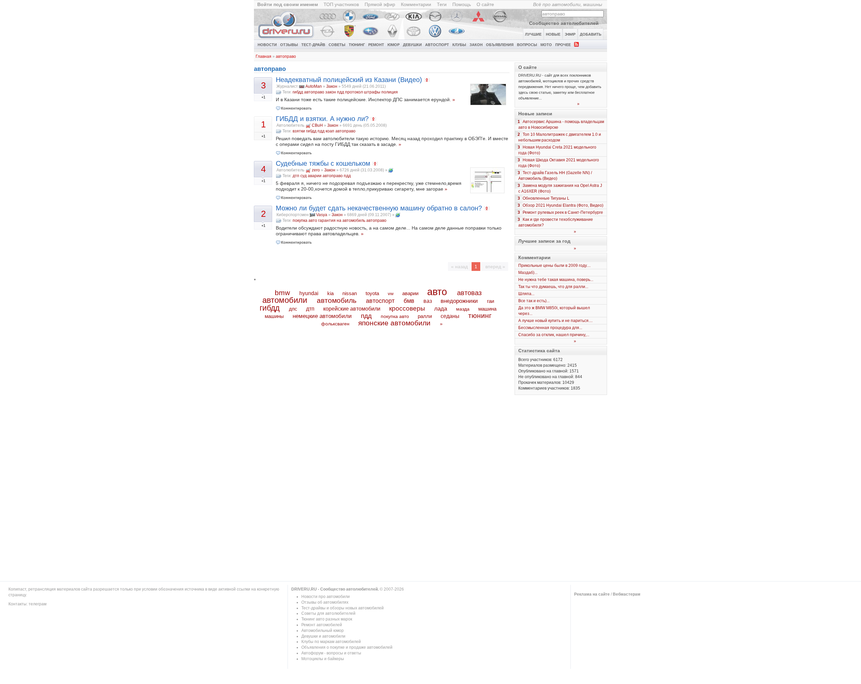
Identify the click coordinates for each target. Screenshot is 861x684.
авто (437, 291)
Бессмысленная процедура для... (550, 327)
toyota (372, 293)
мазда (463, 309)
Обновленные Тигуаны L (546, 198)
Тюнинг (357, 45)
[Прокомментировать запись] (294, 108)
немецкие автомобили (322, 316)
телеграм (37, 604)
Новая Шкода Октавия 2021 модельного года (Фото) (558, 163)
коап (330, 131)
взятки (299, 131)
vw (391, 293)
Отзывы (289, 45)
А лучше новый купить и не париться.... (555, 320)
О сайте (485, 4)
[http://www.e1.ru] (398, 214)
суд (303, 175)
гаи (490, 301)
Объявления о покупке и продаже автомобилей (346, 647)
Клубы (459, 45)
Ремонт (376, 45)
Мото (546, 45)
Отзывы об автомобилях (324, 602)
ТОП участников (341, 4)
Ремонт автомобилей (321, 624)
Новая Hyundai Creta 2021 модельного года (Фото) (557, 150)
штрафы (372, 92)
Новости (267, 45)
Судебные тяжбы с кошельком (323, 163)
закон (330, 92)
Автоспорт (437, 45)
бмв (409, 300)
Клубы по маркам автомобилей (331, 641)
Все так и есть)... (534, 300)
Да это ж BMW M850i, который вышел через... (554, 311)
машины (274, 316)
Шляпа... (526, 293)
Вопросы (527, 45)
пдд (340, 92)
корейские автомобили (351, 309)
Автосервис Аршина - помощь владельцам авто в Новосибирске (561, 124)
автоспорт (380, 300)
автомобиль (337, 300)
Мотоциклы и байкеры (322, 658)
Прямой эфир (380, 4)
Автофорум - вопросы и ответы (331, 653)
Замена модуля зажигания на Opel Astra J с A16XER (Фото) (560, 188)
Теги (442, 4)
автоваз (469, 292)
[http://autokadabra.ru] (390, 170)
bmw (282, 292)
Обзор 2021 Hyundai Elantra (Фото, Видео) (563, 205)
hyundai (309, 293)
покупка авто (305, 220)
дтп (296, 175)
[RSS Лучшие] (576, 44)
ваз (427, 301)
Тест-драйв (313, 45)
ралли (425, 316)
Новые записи (535, 113)
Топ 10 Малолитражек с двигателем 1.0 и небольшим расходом (559, 137)
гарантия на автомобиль (341, 220)
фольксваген (335, 323)
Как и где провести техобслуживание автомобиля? (555, 222)
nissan (349, 293)
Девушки (412, 45)
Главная (263, 56)
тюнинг (480, 315)
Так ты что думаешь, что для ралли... (553, 286)
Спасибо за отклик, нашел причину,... (553, 334)
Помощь (461, 4)
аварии (315, 175)
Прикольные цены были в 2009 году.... (554, 265)
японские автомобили (394, 323)
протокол (354, 92)
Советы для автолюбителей (328, 613)
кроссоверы (407, 308)
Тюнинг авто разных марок (326, 619)
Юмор (393, 45)
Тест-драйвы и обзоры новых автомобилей (342, 608)
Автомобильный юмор (322, 630)
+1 (263, 97)
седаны (450, 316)
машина (487, 309)
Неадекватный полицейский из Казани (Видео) (349, 79)
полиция (389, 92)
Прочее (563, 45)
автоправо (286, 56)
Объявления (500, 45)
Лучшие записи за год (544, 241)
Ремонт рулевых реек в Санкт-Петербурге (563, 212)
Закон (476, 45)
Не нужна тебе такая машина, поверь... (555, 279)
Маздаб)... (527, 272)
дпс (293, 309)
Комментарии (416, 4)
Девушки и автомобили (323, 636)
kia (330, 293)
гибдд (298, 92)
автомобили (284, 300)
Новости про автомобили (325, 596)
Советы (337, 45)
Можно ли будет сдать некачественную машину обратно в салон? (379, 208)
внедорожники (459, 301)
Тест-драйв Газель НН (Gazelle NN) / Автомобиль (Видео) (555, 175)
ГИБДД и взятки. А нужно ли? (322, 118)
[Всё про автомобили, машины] (286, 38)
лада (440, 309)
